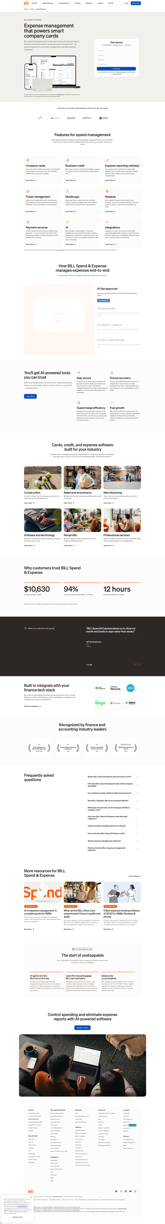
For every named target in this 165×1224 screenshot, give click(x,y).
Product (32, 9)
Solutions (78, 1127)
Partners (126, 1136)
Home (26, 9)
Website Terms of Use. (10, 1210)
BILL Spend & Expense (57, 1110)
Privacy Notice (117, 74)
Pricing (111, 3)
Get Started (116, 69)
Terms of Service (120, 72)
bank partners (61, 94)
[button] (35, 3)
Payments (78, 1110)
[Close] (31, 1197)
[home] (27, 3)
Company (126, 1110)
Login (126, 3)
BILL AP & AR (32, 1136)
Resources (101, 1110)
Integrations (54, 1157)
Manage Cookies (18, 1217)
